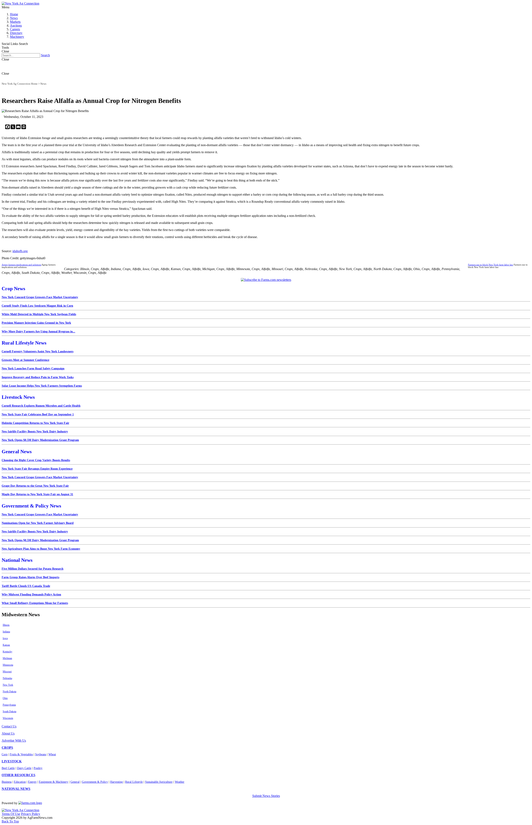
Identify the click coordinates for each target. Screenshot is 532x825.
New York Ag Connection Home (20, 83)
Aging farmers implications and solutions (21, 264)
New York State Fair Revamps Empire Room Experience (37, 468)
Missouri (7, 671)
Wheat (52, 754)
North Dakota (9, 691)
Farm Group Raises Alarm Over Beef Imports (30, 577)
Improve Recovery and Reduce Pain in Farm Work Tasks (38, 377)
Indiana (6, 631)
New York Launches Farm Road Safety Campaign (33, 368)
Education (20, 781)
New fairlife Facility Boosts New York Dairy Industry (35, 431)
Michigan (7, 658)
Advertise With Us (14, 740)
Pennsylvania (9, 704)
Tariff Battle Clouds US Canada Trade (26, 586)
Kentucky (7, 651)
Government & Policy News (31, 506)
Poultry (38, 768)
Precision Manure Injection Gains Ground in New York (36, 322)
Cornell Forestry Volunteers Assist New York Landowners (37, 351)
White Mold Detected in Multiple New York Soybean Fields (39, 314)
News (14, 18)
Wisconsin (8, 718)
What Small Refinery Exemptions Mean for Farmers (35, 603)
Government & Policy (95, 781)
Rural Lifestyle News (24, 343)
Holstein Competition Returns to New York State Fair (35, 423)
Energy (32, 781)
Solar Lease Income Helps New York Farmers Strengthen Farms (42, 385)
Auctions (16, 25)
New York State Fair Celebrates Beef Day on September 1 (38, 414)
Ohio (5, 698)
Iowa (5, 638)
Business (7, 781)
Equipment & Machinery (53, 781)
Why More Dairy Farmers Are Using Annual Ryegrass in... (38, 331)
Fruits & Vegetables (21, 754)
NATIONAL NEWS (16, 788)
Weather (179, 781)
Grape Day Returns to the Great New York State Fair (35, 485)
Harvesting (116, 781)
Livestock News (18, 397)
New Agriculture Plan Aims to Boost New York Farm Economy (41, 548)
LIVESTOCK (12, 761)
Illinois (6, 625)
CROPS (7, 747)
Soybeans (40, 754)
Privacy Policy (30, 814)
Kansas (6, 644)
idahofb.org (20, 251)
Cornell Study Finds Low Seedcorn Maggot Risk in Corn (37, 305)
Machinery (17, 36)
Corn (4, 754)
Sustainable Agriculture (158, 781)
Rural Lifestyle (134, 781)
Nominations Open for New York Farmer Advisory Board (38, 523)
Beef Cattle (8, 768)
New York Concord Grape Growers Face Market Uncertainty (40, 297)
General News (17, 451)
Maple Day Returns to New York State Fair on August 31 (37, 494)
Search (45, 55)
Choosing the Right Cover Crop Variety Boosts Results (36, 460)
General (75, 781)
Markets (15, 21)
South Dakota (9, 711)
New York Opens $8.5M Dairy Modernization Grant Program (40, 440)
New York (8, 684)
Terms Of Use (11, 814)
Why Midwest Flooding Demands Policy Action (31, 594)
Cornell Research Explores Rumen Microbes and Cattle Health (41, 405)
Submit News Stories (266, 796)
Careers (15, 29)
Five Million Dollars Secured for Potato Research (32, 568)
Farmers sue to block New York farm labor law (490, 264)
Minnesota (8, 664)
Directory (16, 33)
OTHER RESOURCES (18, 775)
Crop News (13, 288)
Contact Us (9, 726)
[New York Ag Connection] (20, 3)
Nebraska (7, 678)
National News (17, 560)
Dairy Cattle (24, 768)
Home (14, 14)
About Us (8, 733)
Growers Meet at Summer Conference (25, 360)
